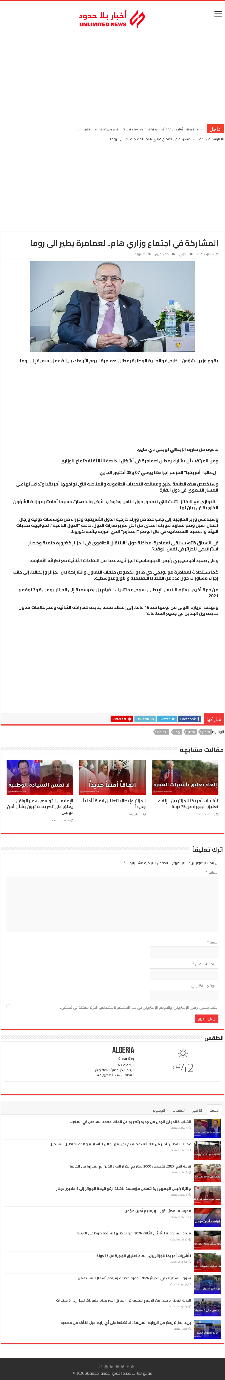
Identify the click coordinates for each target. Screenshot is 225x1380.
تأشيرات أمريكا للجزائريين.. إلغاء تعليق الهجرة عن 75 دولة (188, 804)
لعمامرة (162, 732)
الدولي (200, 139)
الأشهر (197, 1110)
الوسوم (159, 1110)
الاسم (212, 942)
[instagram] (101, 1366)
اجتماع (206, 732)
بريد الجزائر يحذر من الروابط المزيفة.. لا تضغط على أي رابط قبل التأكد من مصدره (125, 1322)
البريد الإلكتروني (205, 964)
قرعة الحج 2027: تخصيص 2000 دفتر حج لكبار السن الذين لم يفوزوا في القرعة (148, 129)
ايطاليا (191, 732)
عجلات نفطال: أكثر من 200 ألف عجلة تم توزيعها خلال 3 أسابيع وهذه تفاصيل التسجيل (120, 1144)
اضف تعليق (162, 254)
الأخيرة (215, 1110)
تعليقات (179, 1110)
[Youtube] (106, 1366)
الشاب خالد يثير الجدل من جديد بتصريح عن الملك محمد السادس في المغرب (130, 1121)
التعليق (211, 872)
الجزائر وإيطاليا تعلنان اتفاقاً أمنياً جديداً (114, 804)
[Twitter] (122, 1366)
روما (177, 732)
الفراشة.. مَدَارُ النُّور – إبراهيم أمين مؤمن (157, 1210)
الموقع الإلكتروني (204, 985)
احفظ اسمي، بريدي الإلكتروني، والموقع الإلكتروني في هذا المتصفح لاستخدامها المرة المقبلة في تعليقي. (139, 1007)
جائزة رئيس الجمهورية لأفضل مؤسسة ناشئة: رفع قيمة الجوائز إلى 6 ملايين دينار (123, 1188)
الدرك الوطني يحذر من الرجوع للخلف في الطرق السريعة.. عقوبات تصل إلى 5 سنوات (123, 1300)
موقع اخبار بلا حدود (137, 1373)
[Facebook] (128, 1366)
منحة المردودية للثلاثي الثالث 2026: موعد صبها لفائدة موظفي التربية (134, 1233)
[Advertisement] (112, 74)
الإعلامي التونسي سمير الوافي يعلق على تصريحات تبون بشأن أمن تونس (40, 807)
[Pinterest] (117, 1366)
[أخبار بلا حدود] (112, 17)
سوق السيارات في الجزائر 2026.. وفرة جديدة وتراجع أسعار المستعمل (134, 1278)
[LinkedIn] (111, 1366)
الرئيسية (214, 139)
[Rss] (133, 1366)
